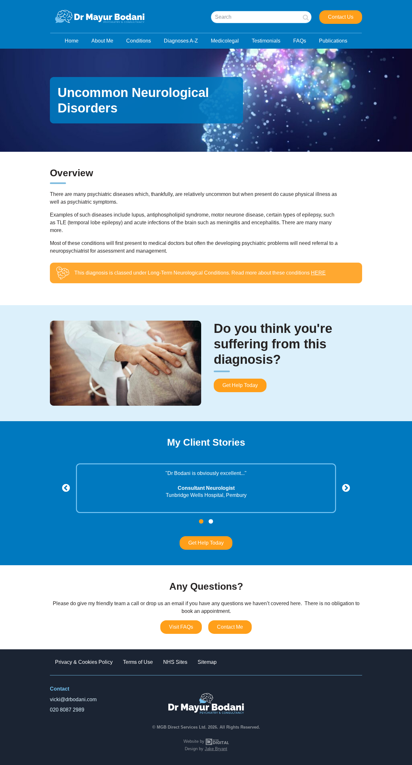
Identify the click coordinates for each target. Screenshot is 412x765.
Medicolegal (225, 41)
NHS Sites (175, 662)
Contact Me (230, 627)
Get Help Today (240, 385)
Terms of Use (138, 662)
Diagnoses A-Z (181, 41)
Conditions (138, 41)
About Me (102, 41)
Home (72, 41)
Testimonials (266, 41)
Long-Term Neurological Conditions (188, 273)
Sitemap (207, 662)
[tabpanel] (206, 484)
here (318, 273)
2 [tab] (211, 521)
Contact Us (340, 17)
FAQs (299, 41)
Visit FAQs (181, 627)
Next (346, 488)
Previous (65, 488)
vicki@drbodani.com (73, 699)
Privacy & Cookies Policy (84, 662)
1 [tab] (201, 521)
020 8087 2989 (67, 709)
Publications (333, 41)
